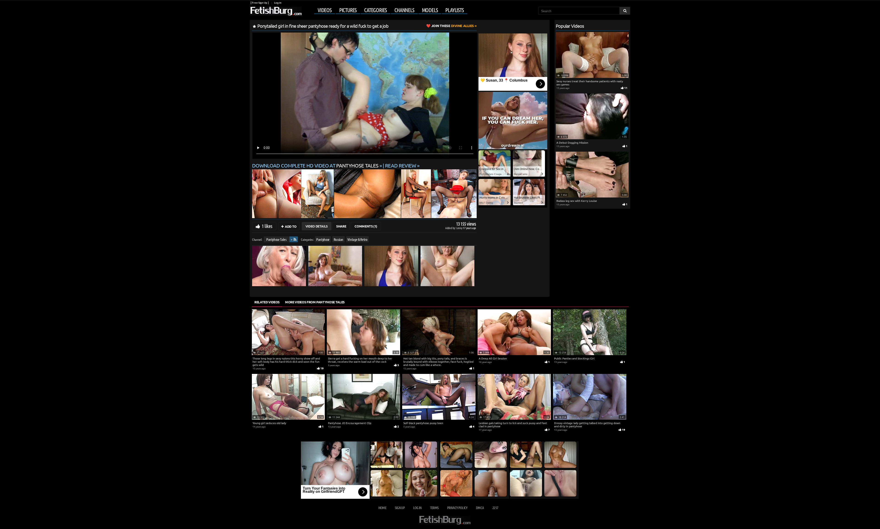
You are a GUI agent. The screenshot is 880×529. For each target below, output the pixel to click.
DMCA (480, 507)
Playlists (454, 10)
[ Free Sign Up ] (259, 3)
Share (341, 226)
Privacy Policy (457, 507)
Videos (325, 10)
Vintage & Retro (357, 239)
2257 (495, 507)
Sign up (399, 507)
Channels (404, 10)
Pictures (348, 10)
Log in (277, 3)
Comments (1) (366, 226)
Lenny (459, 228)
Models (430, 10)
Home (382, 507)
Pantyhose (323, 239)
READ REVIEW (400, 165)
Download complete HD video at (315, 165)
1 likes (267, 226)
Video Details (316, 226)
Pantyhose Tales (276, 239)
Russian (339, 239)
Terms (434, 507)
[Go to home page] (276, 11)
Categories (375, 10)
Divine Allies (452, 25)
